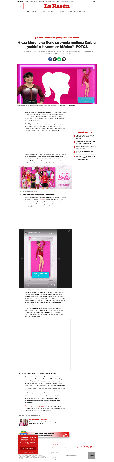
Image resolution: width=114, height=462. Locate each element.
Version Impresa (82, 11)
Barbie (43, 200)
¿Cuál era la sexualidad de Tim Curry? (84, 152)
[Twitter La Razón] (55, 59)
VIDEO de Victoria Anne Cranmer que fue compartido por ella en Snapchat (85, 136)
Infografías (51, 11)
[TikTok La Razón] (87, 446)
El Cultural (60, 11)
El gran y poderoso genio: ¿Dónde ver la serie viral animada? (85, 142)
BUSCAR (92, 455)
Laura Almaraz (32, 109)
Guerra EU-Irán (28, 1)
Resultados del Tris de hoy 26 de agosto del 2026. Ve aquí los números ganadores (85, 158)
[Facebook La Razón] (50, 59)
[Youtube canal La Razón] (91, 446)
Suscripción (53, 457)
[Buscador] (94, 1)
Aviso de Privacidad (55, 459)
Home (27, 11)
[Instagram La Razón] (84, 446)
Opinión (34, 11)
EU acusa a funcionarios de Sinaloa (51, 1)
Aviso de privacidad (28, 452)
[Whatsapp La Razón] (59, 59)
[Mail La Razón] (64, 59)
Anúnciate (53, 455)
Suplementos (71, 11)
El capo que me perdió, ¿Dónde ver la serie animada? (86, 147)
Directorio (53, 453)
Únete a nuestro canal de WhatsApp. (36, 406)
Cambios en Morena (37, 1)
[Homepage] (57, 6)
